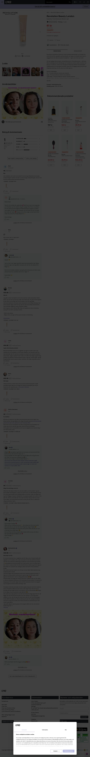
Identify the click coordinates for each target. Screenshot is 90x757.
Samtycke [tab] (24, 729)
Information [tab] (45, 729)
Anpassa (55, 751)
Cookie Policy (66, 746)
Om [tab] (66, 729)
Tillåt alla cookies (68, 751)
